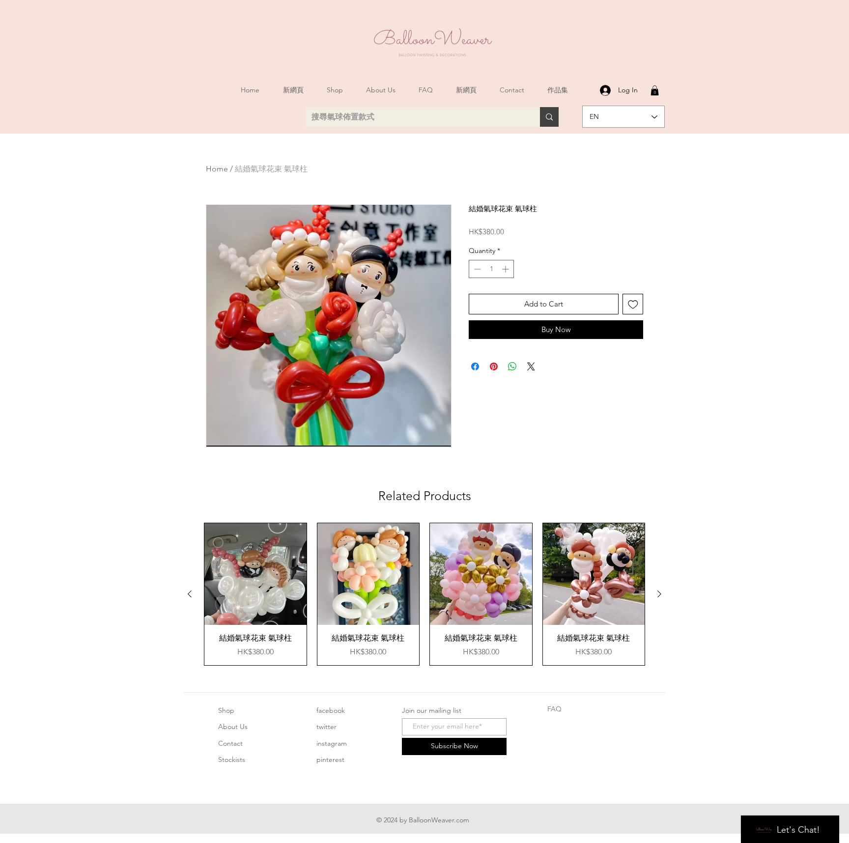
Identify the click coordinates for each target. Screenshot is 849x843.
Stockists (231, 759)
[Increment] (506, 269)
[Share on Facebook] (475, 366)
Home (217, 168)
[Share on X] (531, 366)
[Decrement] (476, 269)
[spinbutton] (491, 269)
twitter (326, 726)
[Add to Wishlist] (633, 304)
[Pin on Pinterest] (494, 366)
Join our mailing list (431, 710)
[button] (655, 90)
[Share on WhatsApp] (512, 366)
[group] (424, 594)
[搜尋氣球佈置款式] (549, 117)
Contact (230, 743)
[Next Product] (659, 594)
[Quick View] (255, 574)
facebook (330, 710)
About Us (233, 726)
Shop (226, 710)
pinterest (330, 759)
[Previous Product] (190, 594)
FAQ (554, 708)
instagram (331, 743)
